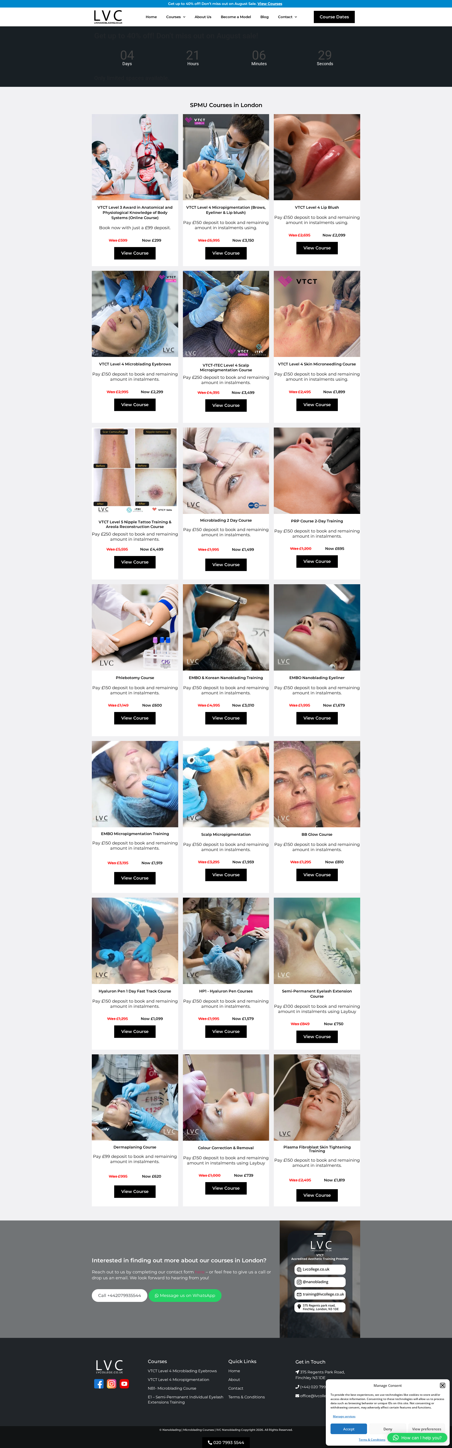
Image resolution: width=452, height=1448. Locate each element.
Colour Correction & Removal (226, 1148)
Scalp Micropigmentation (226, 834)
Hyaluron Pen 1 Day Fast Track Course (135, 991)
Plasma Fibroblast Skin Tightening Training (317, 1149)
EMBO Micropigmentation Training (135, 834)
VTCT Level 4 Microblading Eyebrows (135, 364)
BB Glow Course (317, 834)
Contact (285, 17)
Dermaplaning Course (134, 1147)
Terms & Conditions (372, 1440)
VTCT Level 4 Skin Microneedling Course (317, 364)
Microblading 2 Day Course (226, 520)
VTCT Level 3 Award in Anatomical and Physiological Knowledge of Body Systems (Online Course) (135, 212)
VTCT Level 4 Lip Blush (317, 207)
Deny (387, 1429)
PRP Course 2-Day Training (317, 521)
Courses (173, 17)
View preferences (426, 1429)
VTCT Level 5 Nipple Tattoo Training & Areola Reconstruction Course (135, 524)
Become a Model (236, 17)
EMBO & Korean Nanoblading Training (226, 678)
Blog (264, 17)
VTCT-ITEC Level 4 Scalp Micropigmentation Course (226, 367)
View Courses (270, 3)
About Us (203, 17)
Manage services (344, 1416)
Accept (349, 1429)
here (200, 1272)
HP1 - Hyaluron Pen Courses (226, 991)
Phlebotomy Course (135, 678)
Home (151, 17)
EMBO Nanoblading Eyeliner (317, 678)
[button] (442, 1385)
